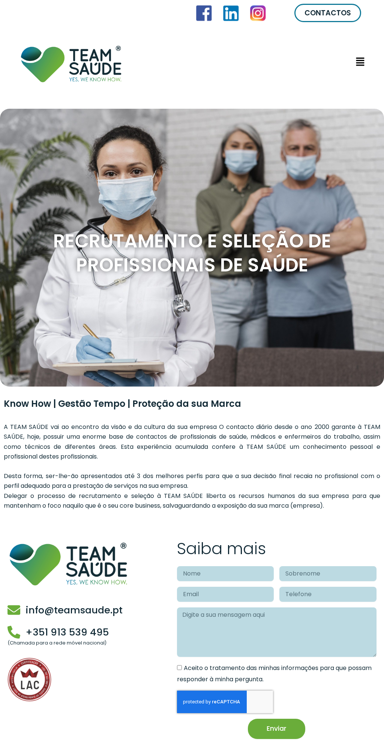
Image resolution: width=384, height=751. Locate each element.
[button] (252, 63)
